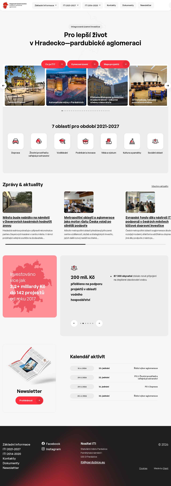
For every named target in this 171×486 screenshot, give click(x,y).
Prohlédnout (26, 400)
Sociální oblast (155, 152)
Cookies (143, 468)
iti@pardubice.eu (93, 462)
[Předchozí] (3, 85)
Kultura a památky (132, 152)
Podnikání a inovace (85, 152)
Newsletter (145, 5)
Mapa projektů (111, 64)
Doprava (15, 152)
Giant (165, 468)
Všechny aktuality (159, 186)
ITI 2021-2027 (69, 5)
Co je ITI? (50, 64)
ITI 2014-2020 (91, 5)
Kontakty (111, 5)
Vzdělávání (62, 152)
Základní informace (44, 5)
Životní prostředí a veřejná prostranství (39, 154)
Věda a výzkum (108, 152)
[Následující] (167, 85)
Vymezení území (79, 64)
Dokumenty (128, 5)
